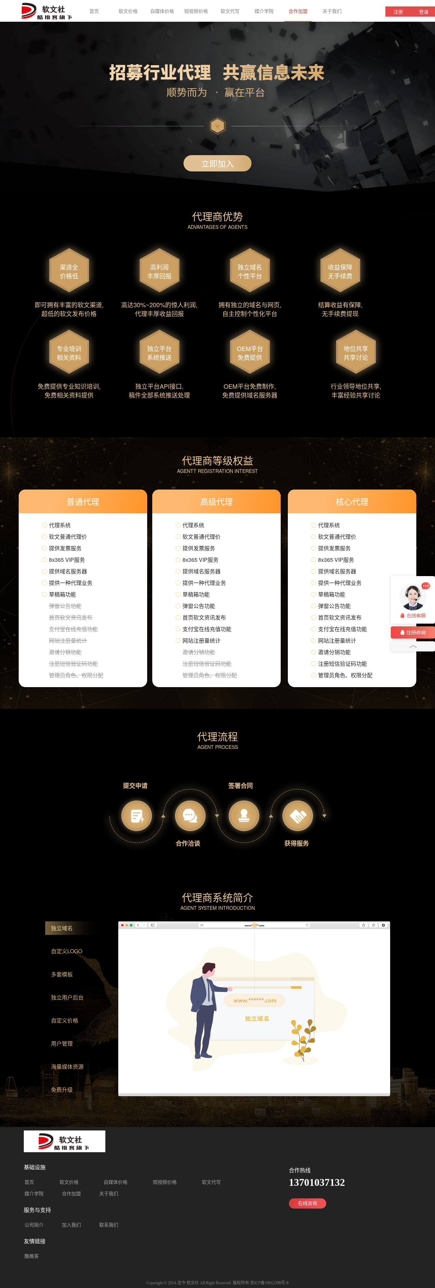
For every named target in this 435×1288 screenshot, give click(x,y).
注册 (398, 11)
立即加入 (217, 163)
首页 (94, 10)
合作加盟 (298, 10)
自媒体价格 (162, 10)
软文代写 (230, 10)
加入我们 (71, 1225)
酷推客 (31, 1256)
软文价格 (128, 10)
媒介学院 (264, 10)
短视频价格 (196, 10)
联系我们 (108, 1225)
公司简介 (34, 1225)
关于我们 (332, 10)
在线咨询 (307, 1203)
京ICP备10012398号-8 (269, 1283)
